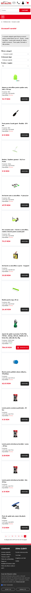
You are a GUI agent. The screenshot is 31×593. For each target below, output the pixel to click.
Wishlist (17, 561)
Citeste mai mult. (20, 582)
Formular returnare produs (21, 552)
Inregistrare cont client (20, 558)
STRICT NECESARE (8, 585)
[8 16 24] (15, 66)
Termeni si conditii (5, 557)
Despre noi (3, 561)
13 (21, 536)
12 (18, 536)
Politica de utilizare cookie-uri (8, 566)
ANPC (2, 568)
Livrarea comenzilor (5, 552)
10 (12, 536)
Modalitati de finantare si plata (8, 563)
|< (6, 536)
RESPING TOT (23, 589)
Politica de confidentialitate (7, 559)
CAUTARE (25, 10)
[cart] (27, 3)
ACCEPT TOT (8, 589)
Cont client (17, 555)
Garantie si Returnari (6, 554)
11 (15, 536)
